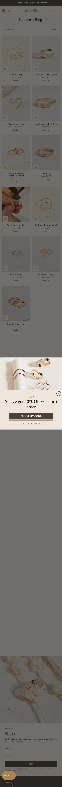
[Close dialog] (59, 393)
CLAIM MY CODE (31, 416)
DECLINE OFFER (31, 423)
